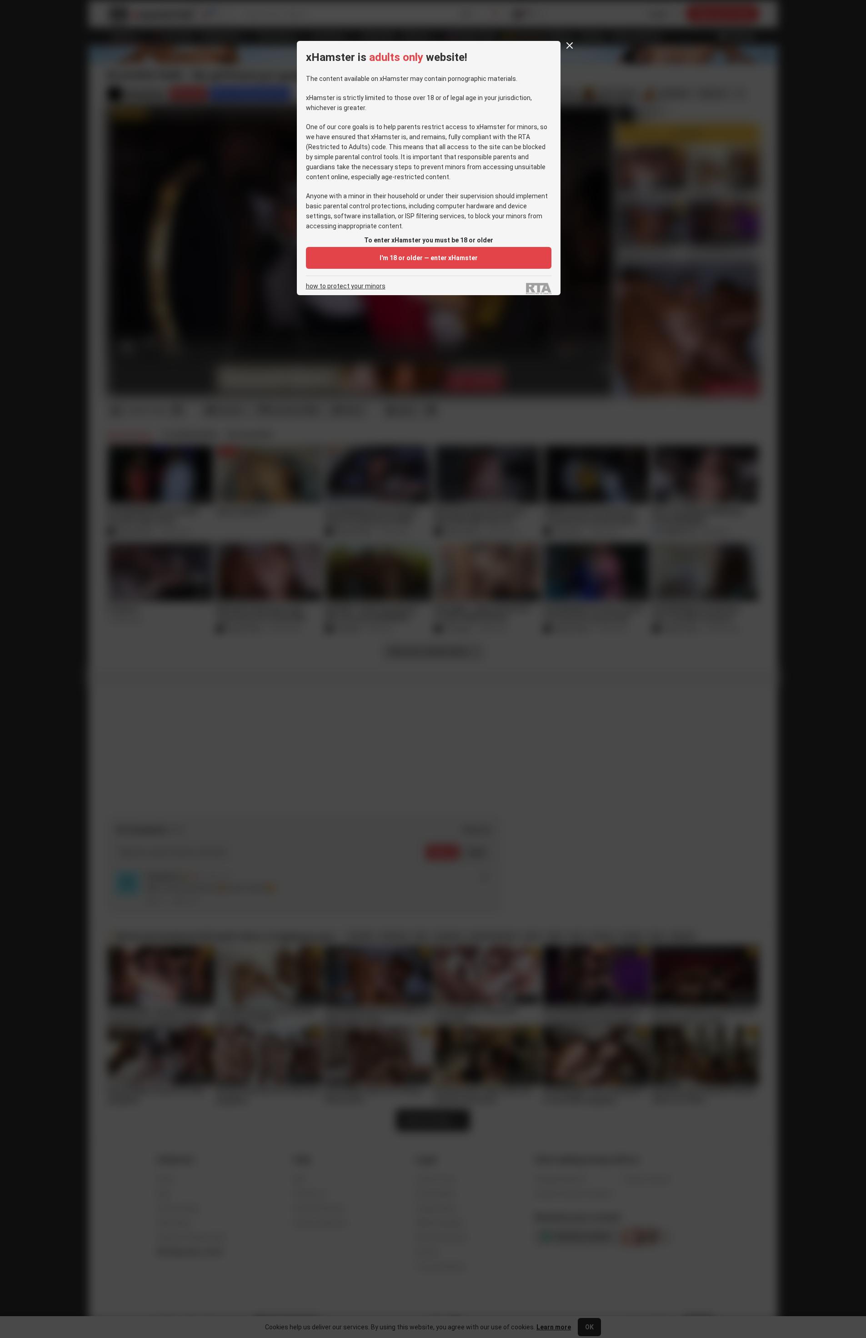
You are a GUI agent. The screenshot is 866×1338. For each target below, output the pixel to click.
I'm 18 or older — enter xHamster (429, 258)
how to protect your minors (345, 286)
